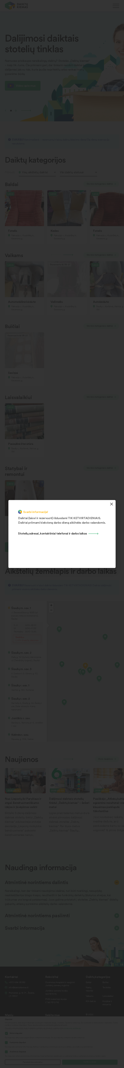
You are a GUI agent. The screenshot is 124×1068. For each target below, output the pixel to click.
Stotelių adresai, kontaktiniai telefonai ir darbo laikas (52, 533)
